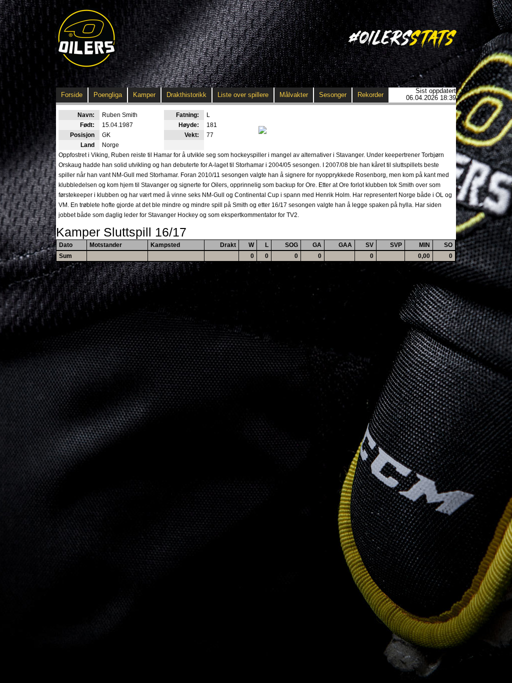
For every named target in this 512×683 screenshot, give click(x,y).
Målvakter (294, 94)
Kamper (144, 94)
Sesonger (332, 94)
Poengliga (108, 94)
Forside (71, 94)
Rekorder (371, 94)
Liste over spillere (243, 94)
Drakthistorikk (186, 94)
